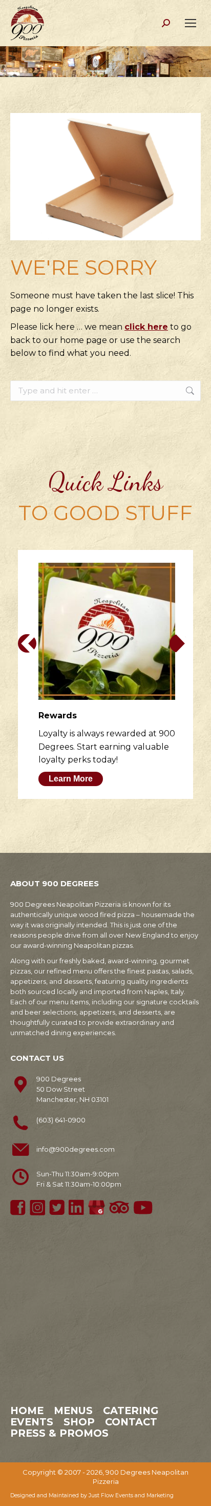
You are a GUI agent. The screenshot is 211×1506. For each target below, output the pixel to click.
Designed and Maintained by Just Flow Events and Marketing (92, 1495)
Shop (79, 1422)
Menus (73, 1410)
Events (31, 1422)
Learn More (71, 778)
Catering (130, 1410)
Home (27, 1410)
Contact (131, 1422)
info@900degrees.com (75, 1149)
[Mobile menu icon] (190, 23)
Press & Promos (59, 1433)
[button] (27, 643)
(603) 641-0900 (61, 1120)
